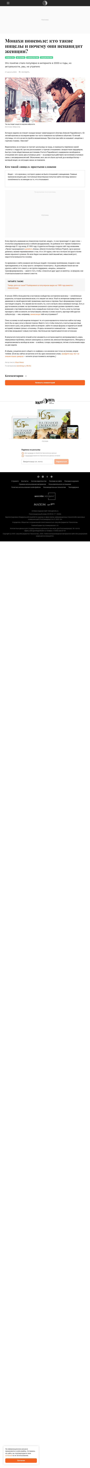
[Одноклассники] (47, 476)
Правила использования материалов (32, 484)
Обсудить (25, 72)
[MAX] (38, 476)
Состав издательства (38, 481)
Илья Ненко (19, 362)
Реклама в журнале (71, 481)
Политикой (29, 456)
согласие (30, 453)
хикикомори (35, 314)
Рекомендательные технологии (54, 487)
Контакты (24, 481)
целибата (29, 249)
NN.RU (28, 366)
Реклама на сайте (55, 481)
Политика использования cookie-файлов (26, 487)
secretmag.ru (21, 366)
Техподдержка (73, 487)
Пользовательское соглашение (60, 484)
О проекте (15, 481)
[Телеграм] (51, 476)
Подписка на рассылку (30, 450)
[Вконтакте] (43, 476)
